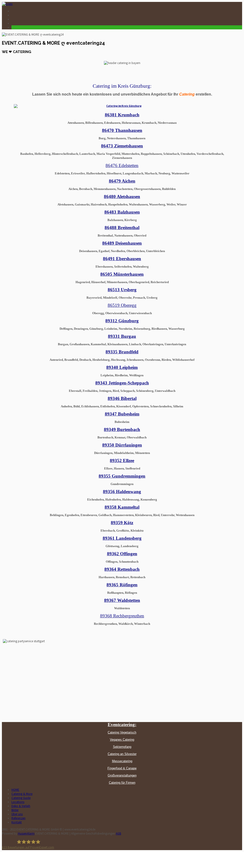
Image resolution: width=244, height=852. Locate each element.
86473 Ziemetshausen (122, 145)
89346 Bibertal (122, 398)
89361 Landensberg (122, 538)
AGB (118, 833)
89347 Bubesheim (122, 413)
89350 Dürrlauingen (122, 445)
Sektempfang (122, 747)
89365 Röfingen (122, 584)
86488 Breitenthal (122, 227)
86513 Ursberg (122, 289)
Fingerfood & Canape (122, 768)
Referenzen (18, 818)
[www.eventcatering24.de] (7, 4)
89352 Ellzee (122, 460)
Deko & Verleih (20, 806)
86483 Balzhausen (122, 212)
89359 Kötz (122, 522)
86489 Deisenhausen (122, 243)
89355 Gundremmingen (122, 476)
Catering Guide (20, 798)
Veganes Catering (122, 739)
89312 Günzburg (122, 320)
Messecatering (122, 761)
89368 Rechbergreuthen (122, 615)
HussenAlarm (26, 833)
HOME (15, 790)
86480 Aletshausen (122, 196)
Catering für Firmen (122, 782)
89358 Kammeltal (122, 507)
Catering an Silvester (122, 754)
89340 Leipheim (122, 367)
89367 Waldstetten (122, 600)
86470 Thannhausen (122, 130)
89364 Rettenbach (122, 569)
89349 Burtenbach (122, 429)
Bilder (15, 810)
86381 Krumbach (122, 114)
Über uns (17, 814)
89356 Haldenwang (122, 491)
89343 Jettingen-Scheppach (122, 382)
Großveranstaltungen (122, 775)
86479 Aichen (122, 180)
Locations (17, 802)
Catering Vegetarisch (122, 732)
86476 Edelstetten (122, 165)
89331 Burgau (122, 336)
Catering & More (21, 794)
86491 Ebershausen (122, 258)
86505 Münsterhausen (122, 274)
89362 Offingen (122, 553)
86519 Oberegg (122, 305)
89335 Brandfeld (122, 351)
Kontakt (16, 822)
